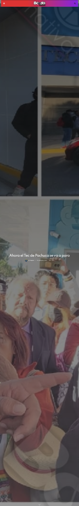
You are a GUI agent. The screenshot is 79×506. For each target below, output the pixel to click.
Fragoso (32, 260)
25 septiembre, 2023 (42, 260)
